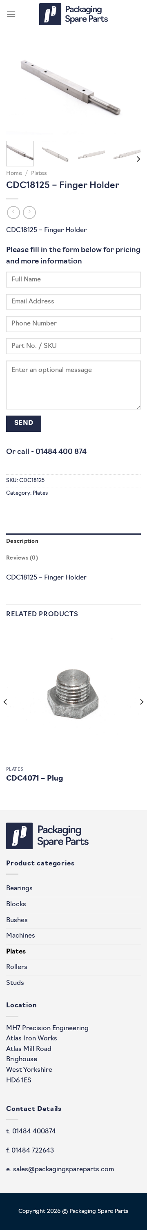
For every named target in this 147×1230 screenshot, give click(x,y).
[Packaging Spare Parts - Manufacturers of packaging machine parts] (73, 14)
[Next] (127, 90)
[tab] (73, 541)
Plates (39, 173)
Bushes (17, 920)
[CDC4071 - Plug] (73, 695)
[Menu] (11, 14)
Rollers (16, 967)
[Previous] (19, 90)
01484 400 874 (61, 452)
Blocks (16, 904)
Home (14, 173)
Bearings (19, 888)
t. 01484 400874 (31, 1131)
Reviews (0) (22, 558)
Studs (15, 983)
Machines (20, 936)
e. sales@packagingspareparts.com (60, 1169)
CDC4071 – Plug (34, 778)
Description (22, 541)
